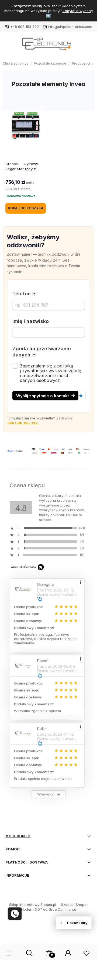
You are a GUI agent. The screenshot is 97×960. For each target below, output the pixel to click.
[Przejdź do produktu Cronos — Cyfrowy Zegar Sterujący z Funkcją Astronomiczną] (25, 125)
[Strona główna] (48, 45)
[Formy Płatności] (48, 451)
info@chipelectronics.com (70, 26)
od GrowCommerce (59, 909)
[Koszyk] (49, 953)
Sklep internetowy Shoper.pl (32, 904)
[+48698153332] (15, 914)
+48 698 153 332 (24, 26)
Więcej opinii (48, 794)
